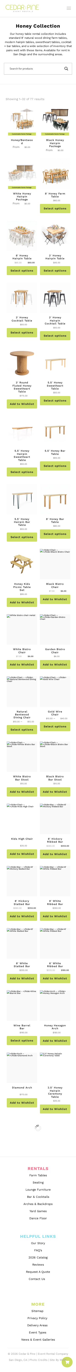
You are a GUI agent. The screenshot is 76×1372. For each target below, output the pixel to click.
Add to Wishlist (22, 404)
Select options (55, 208)
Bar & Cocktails (38, 1196)
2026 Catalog (38, 1257)
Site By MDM (58, 1359)
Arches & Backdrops (38, 1204)
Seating (38, 1182)
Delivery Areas (37, 1325)
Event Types (37, 1332)
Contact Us (37, 1279)
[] (67, 1366)
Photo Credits (38, 1359)
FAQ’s (38, 1250)
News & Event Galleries (38, 1339)
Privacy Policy (37, 1318)
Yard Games (38, 1211)
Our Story (38, 1243)
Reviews (38, 1264)
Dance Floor (38, 1218)
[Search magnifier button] (66, 68)
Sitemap (37, 1311)
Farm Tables (38, 1175)
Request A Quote (38, 1271)
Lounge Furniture (38, 1189)
